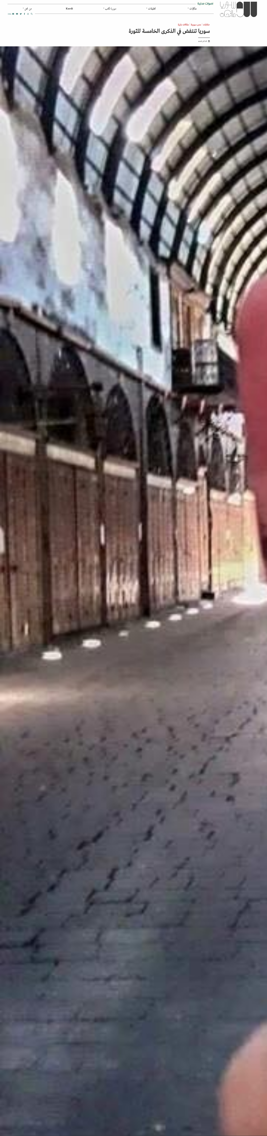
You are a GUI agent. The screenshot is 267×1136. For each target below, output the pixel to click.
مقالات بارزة (183, 24)
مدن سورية (196, 24)
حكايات (193, 8)
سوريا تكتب (110, 8)
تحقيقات (152, 8)
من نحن (28, 8)
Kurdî (69, 8)
